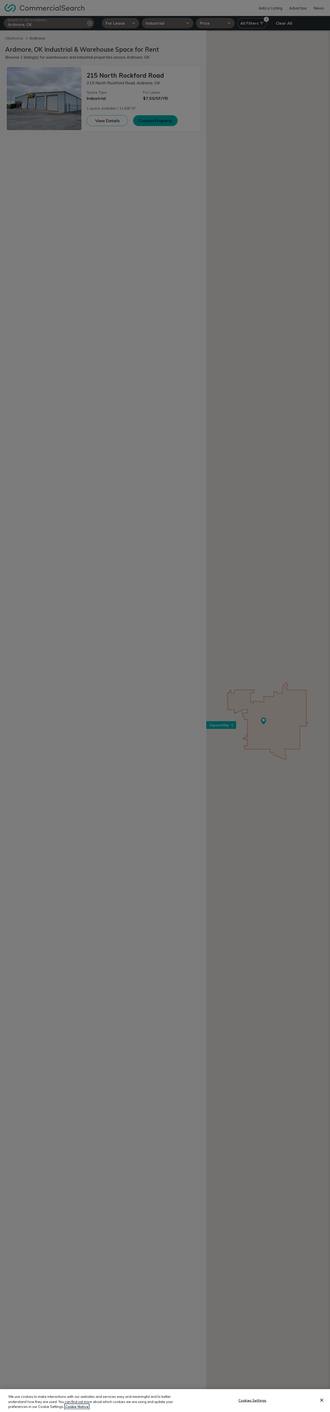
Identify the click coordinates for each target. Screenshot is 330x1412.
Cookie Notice (76, 1407)
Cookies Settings (252, 1400)
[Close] (321, 1400)
